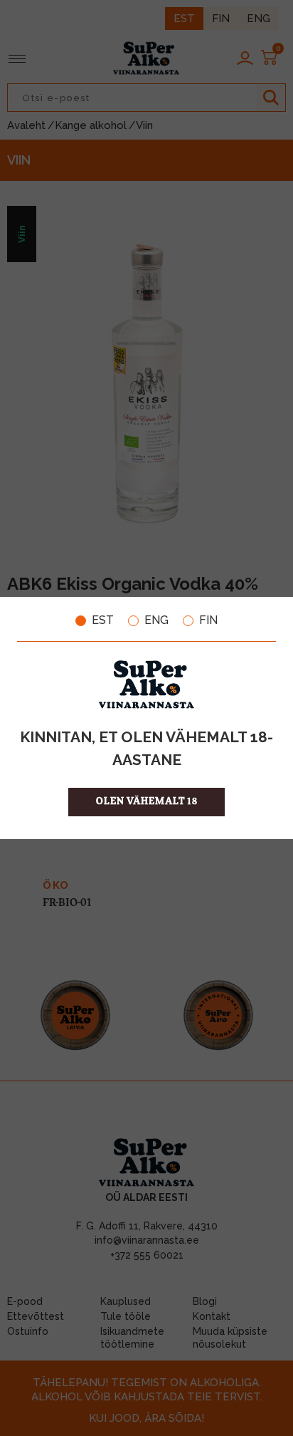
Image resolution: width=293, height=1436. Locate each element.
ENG (156, 620)
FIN (208, 620)
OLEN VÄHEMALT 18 (147, 801)
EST (103, 620)
